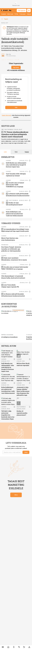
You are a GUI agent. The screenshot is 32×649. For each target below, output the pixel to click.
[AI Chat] (24, 647)
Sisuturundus (8, 129)
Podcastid (22, 14)
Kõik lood (10, 14)
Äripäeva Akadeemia (7, 334)
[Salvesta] (30, 161)
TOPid (16, 14)
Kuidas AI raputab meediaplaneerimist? (22, 413)
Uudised (8, 160)
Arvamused (4, 244)
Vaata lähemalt (6, 115)
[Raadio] (13, 647)
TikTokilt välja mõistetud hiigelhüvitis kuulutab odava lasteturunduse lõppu (8, 415)
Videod (29, 14)
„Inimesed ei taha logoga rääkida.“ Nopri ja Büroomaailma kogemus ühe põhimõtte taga (23, 391)
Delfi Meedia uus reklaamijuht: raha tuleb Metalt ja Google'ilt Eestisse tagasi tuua (16, 165)
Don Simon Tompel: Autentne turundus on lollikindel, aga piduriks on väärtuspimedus (11, 249)
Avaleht (3, 14)
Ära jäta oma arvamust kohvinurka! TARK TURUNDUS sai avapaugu (15, 184)
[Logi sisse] (29, 647)
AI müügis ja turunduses (9, 337)
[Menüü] (2, 647)
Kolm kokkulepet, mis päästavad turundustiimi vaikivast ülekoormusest (14, 213)
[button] (12, 452)
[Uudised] (8, 647)
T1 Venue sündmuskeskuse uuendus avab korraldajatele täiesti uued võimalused (14, 134)
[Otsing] (19, 647)
